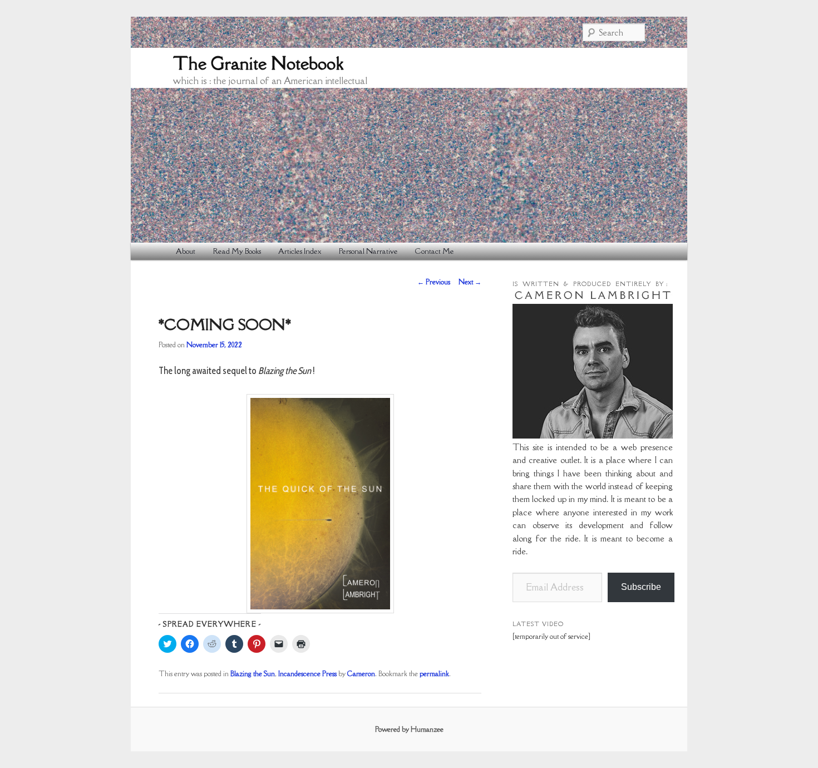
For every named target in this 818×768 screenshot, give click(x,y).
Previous (433, 282)
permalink (434, 673)
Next (470, 282)
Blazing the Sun (252, 673)
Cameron (361, 673)
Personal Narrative (368, 251)
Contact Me (434, 251)
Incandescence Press (307, 673)
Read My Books (237, 251)
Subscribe (641, 587)
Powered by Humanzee (409, 729)
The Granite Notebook (258, 63)
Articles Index (299, 251)
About (185, 251)
